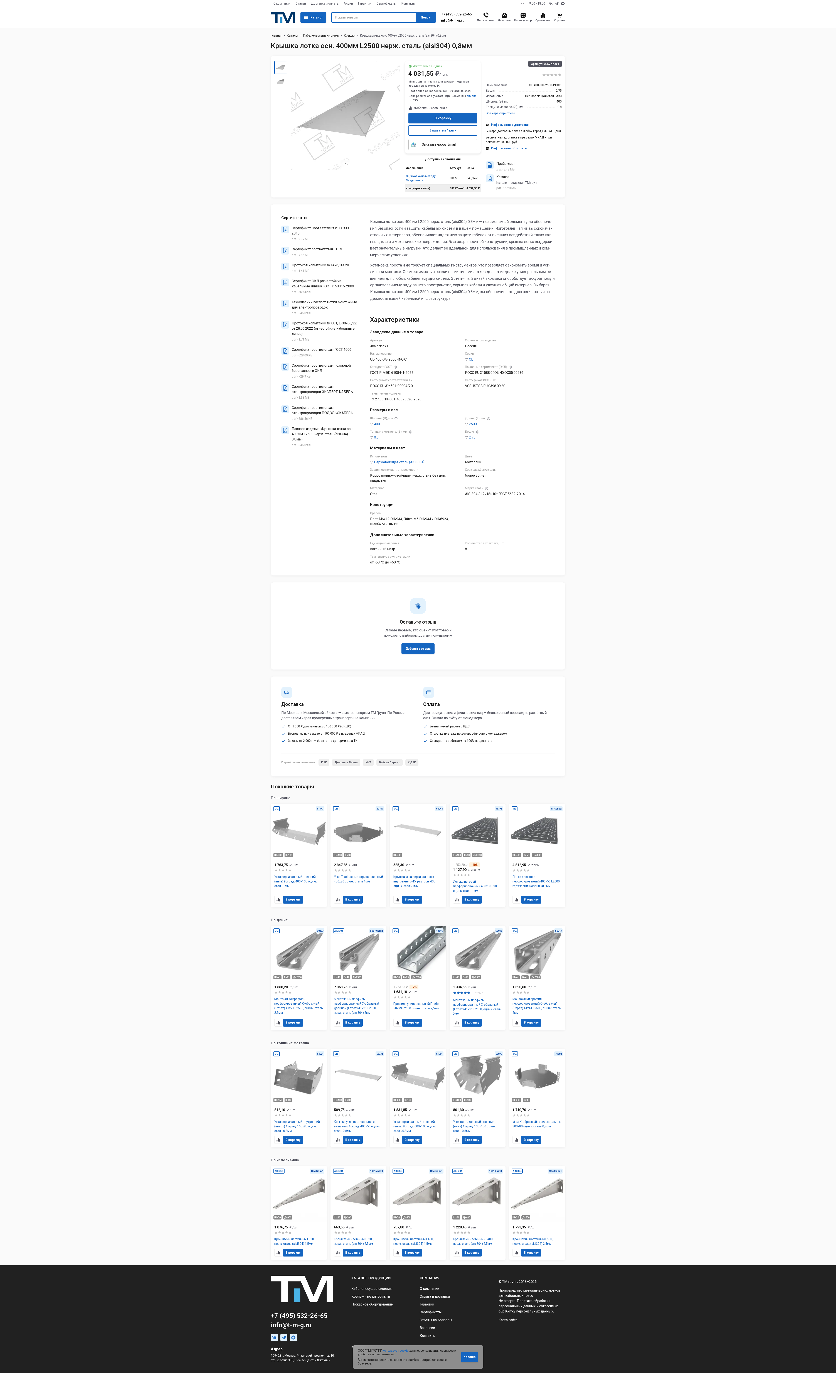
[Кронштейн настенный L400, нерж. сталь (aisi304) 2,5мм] (478, 1213)
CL (471, 359)
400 (377, 424)
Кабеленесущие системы (321, 35)
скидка (471, 96)
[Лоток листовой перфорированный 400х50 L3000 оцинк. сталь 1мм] (478, 855)
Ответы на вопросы (436, 1320)
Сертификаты (386, 3)
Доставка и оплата (325, 3)
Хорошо (470, 1357)
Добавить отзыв (418, 648)
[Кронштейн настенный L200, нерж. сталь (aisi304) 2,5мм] (358, 1213)
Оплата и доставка (435, 1296)
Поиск (425, 17)
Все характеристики (500, 113)
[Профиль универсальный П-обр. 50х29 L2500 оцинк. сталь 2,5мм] (418, 978)
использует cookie (396, 1350)
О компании (281, 3)
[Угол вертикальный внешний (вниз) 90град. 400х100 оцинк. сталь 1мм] (299, 855)
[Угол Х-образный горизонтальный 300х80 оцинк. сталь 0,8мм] (537, 1098)
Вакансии (427, 1328)
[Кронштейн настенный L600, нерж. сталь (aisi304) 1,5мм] (299, 1213)
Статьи (301, 3)
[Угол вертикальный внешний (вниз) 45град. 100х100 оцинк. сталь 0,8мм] (478, 1098)
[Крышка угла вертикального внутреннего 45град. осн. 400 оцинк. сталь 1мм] (418, 855)
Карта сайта (508, 1320)
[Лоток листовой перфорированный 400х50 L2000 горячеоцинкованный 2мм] (537, 855)
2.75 (472, 437)
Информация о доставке (510, 125)
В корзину (443, 118)
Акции (348, 3)
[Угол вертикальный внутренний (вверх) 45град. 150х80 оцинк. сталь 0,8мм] (299, 1098)
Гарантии (364, 3)
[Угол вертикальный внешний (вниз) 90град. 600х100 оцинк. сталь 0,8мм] (418, 1098)
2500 (473, 424)
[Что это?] (395, 367)
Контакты (408, 3)
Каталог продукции (371, 1278)
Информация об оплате (509, 148)
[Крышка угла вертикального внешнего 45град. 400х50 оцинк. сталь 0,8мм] (358, 1098)
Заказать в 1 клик (443, 130)
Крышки (350, 35)
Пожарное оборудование (372, 1304)
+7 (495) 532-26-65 (456, 14)
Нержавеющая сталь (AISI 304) (399, 462)
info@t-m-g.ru (452, 20)
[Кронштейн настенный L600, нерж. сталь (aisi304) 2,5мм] (537, 1213)
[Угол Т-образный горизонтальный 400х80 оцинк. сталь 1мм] (358, 855)
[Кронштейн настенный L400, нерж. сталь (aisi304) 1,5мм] (418, 1213)
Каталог (316, 17)
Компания (429, 1278)
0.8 (376, 437)
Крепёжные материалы (370, 1296)
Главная (276, 35)
